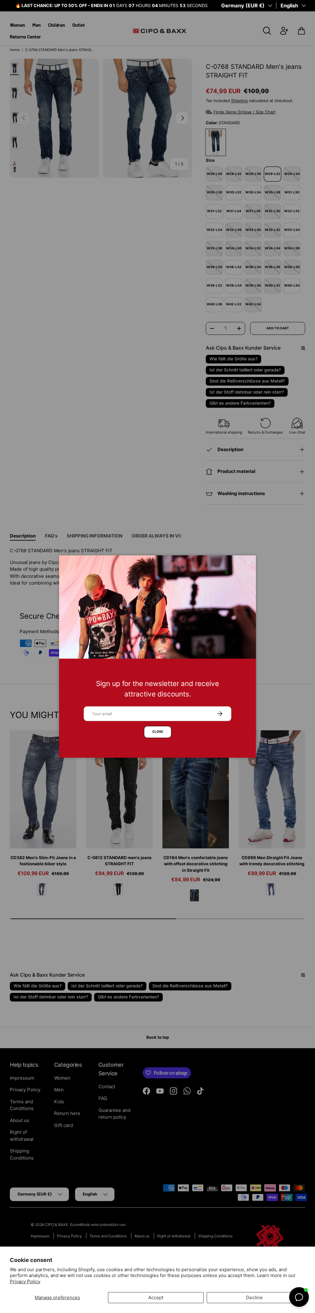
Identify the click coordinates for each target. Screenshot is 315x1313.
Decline (254, 1297)
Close (157, 732)
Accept (155, 1297)
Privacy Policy (25, 1281)
